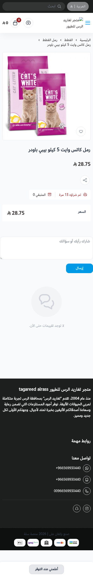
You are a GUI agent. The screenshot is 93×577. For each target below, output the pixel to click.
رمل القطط (50, 39)
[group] (46, 96)
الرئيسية (85, 39)
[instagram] (87, 508)
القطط (68, 39)
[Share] (85, 180)
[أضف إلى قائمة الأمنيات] (81, 131)
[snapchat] (77, 508)
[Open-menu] (89, 23)
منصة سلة (31, 533)
